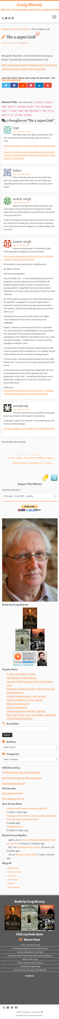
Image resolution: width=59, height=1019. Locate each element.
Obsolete (10, 883)
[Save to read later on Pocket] (31, 85)
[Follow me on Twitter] (9, 18)
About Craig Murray (16, 707)
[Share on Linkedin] (39, 85)
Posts (13, 29)
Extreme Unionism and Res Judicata (25, 711)
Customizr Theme (35, 1015)
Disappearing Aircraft (13, 783)
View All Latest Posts (11, 80)
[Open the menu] (54, 17)
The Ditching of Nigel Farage (21, 677)
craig (26, 43)
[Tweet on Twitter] (6, 85)
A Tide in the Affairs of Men (21, 674)
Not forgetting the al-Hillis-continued (22, 778)
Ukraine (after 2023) (27, 854)
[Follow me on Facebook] (13, 18)
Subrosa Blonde (13, 887)
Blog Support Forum (13, 798)
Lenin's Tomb (12, 880)
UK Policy (24, 29)
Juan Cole (11, 876)
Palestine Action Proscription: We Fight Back (30, 970)
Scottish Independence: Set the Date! (26, 696)
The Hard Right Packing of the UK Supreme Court (30, 948)
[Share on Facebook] (14, 85)
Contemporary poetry (28, 847)
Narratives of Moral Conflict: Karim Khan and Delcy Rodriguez (30, 956)
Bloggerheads (12, 868)
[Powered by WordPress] (42, 1012)
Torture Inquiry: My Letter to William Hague (28, 457)
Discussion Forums (12, 793)
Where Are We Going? (18, 703)
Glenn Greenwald (14, 872)
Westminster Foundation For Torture (33, 462)
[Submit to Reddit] (23, 85)
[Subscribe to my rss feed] (3, 18)
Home (4, 29)
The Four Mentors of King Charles (24, 700)
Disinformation (14, 826)
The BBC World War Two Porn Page (21, 772)
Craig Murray (29, 4)
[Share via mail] (48, 85)
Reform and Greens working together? (27, 808)
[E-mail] (6, 18)
